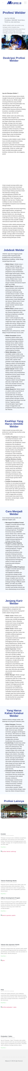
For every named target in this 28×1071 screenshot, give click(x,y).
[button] (2, 2)
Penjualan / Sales (6, 1036)
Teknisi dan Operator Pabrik (10, 944)
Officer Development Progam (10, 898)
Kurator (3, 834)
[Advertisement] (14, 78)
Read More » (3, 847)
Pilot (2, 989)
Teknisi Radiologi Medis (9, 880)
